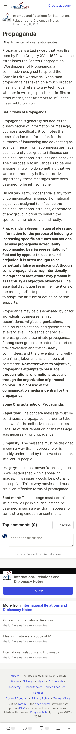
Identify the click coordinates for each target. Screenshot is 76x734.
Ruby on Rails (38, 712)
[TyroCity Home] (20, 5)
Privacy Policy (40, 698)
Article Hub (56, 681)
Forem (22, 704)
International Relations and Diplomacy (30, 654)
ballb (8, 42)
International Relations (29, 16)
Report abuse (52, 554)
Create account (59, 5)
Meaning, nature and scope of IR (26, 638)
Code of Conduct (26, 554)
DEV (22, 708)
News (41, 681)
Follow (38, 591)
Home (15, 681)
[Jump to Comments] (26, 728)
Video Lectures (55, 687)
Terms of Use (61, 698)
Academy (15, 687)
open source (43, 704)
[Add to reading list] (43, 728)
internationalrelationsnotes (36, 42)
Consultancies (33, 687)
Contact (38, 692)
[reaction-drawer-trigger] (10, 728)
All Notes (28, 681)
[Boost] (58, 728)
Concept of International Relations (28, 622)
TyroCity (14, 675)
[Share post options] (69, 728)
